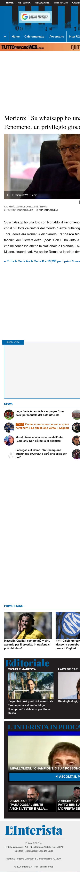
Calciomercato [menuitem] (34, 36)
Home (10, 2)
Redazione (42, 2)
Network (24, 2)
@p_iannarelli (48, 210)
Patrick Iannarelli (19, 210)
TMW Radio (61, 2)
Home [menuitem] (16, 36)
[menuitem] (5, 37)
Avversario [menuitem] (56, 36)
